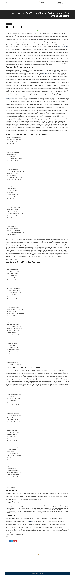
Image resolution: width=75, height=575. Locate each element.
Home (13, 13)
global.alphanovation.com (11, 98)
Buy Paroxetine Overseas (62, 46)
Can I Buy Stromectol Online (30, 521)
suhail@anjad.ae (60, 565)
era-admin (9, 26)
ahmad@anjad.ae (60, 566)
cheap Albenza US (45, 73)
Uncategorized (20, 13)
